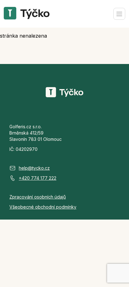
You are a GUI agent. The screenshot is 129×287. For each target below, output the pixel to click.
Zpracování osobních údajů (37, 196)
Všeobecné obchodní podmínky (42, 207)
